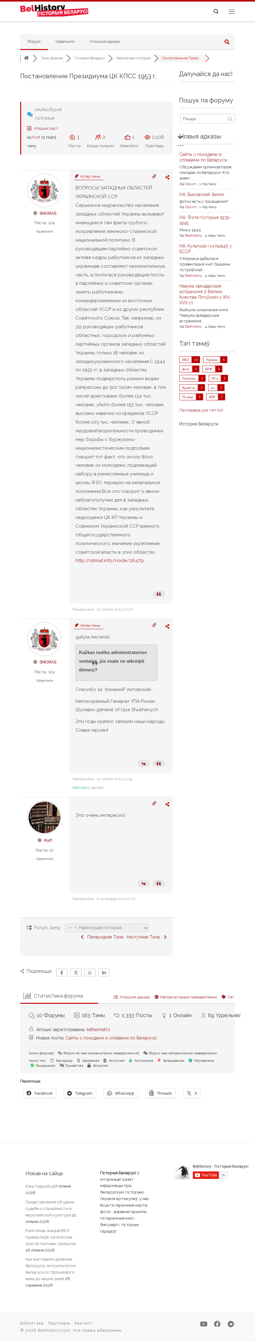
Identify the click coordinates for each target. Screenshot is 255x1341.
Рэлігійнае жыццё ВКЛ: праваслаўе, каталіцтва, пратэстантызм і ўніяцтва (51, 1237)
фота (185, 368)
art (213, 387)
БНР (212, 396)
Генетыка (189, 378)
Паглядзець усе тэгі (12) (201, 410)
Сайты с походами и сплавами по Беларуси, (111, 1037)
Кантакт (83, 1323)
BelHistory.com (54, 1330)
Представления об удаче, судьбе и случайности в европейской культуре (50, 1208)
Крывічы (188, 387)
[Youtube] (204, 1324)
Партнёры (59, 1323)
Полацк (187, 396)
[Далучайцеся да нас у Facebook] (217, 1324)
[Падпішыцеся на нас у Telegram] (231, 1324)
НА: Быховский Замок (201, 194)
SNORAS (47, 213)
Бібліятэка (32, 1323)
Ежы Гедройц (39, 1186)
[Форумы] (26, 58)
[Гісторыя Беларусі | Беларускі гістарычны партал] (54, 11)
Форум (34, 41)
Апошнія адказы (105, 41)
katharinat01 (98, 1029)
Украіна (211, 359)
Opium (191, 184)
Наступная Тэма (144, 936)
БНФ (208, 368)
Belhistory (81, 787)
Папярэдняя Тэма (104, 936)
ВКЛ (185, 359)
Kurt (36, 137)
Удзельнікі (65, 41)
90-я (214, 378)
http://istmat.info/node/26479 (110, 560)
